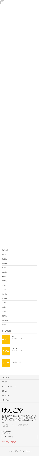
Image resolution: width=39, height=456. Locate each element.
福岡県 (4, 294)
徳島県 (4, 276)
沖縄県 (4, 325)
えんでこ (14, 336)
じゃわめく (15, 348)
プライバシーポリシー (9, 386)
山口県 (4, 272)
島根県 (4, 259)
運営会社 (4, 391)
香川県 (4, 281)
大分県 (4, 311)
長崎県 (4, 303)
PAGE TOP (36, 440)
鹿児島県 (5, 320)
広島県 (4, 268)
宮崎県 (4, 316)
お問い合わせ (6, 400)
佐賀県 (4, 298)
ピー (13, 360)
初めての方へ (6, 377)
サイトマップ (6, 395)
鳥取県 (4, 254)
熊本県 (4, 307)
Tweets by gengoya (9, 442)
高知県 (4, 289)
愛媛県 (4, 285)
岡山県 (4, 263)
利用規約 (4, 382)
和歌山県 (5, 250)
